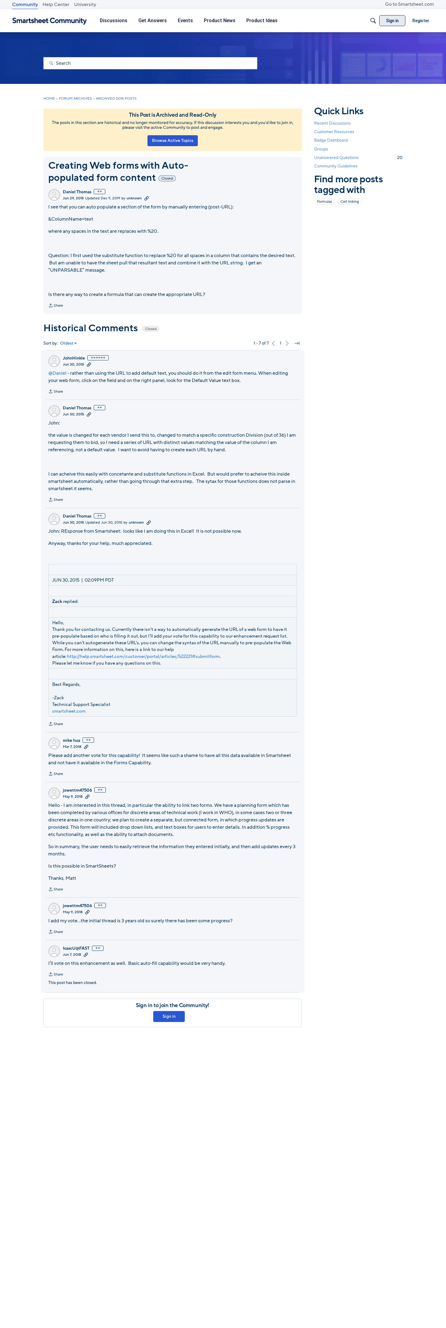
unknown (134, 198)
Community (25, 4)
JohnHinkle (74, 358)
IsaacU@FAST (76, 948)
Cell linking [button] (349, 201)
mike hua (71, 740)
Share (55, 306)
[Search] (373, 20)
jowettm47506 (77, 790)
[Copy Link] (146, 198)
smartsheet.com (69, 711)
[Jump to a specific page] (297, 343)
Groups (321, 149)
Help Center (55, 4)
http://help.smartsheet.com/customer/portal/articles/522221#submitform (143, 656)
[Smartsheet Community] (49, 21)
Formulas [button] (324, 201)
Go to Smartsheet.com (409, 4)
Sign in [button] (169, 1016)
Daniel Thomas (77, 192)
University (85, 4)
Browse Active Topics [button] (172, 140)
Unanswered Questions (358, 157)
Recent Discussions (332, 123)
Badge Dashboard (331, 140)
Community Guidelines (335, 166)
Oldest (66, 343)
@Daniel (57, 373)
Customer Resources (334, 132)
